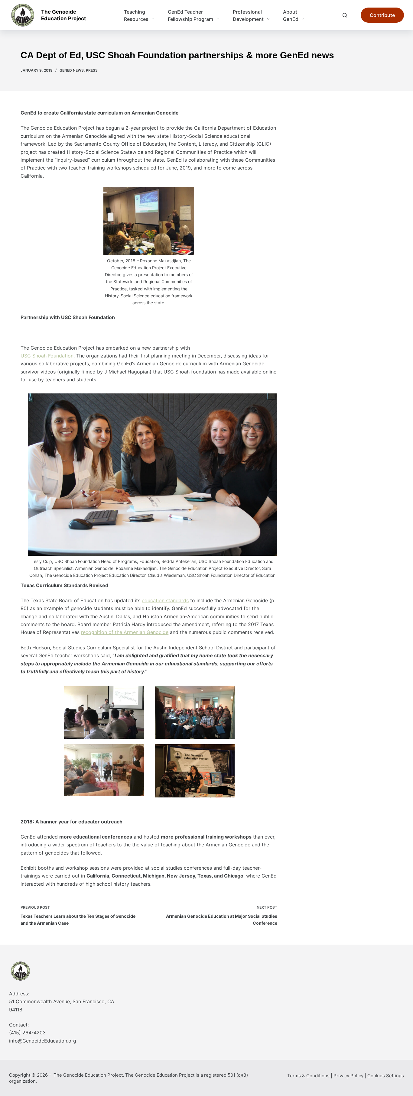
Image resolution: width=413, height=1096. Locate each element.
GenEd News (72, 70)
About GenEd (290, 15)
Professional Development (248, 15)
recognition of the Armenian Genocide (124, 632)
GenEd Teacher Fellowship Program (190, 15)
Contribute (382, 15)
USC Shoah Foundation (47, 356)
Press (92, 70)
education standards (165, 600)
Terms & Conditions (308, 1075)
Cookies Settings (385, 1075)
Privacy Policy (348, 1075)
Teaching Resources (136, 15)
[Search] (345, 15)
